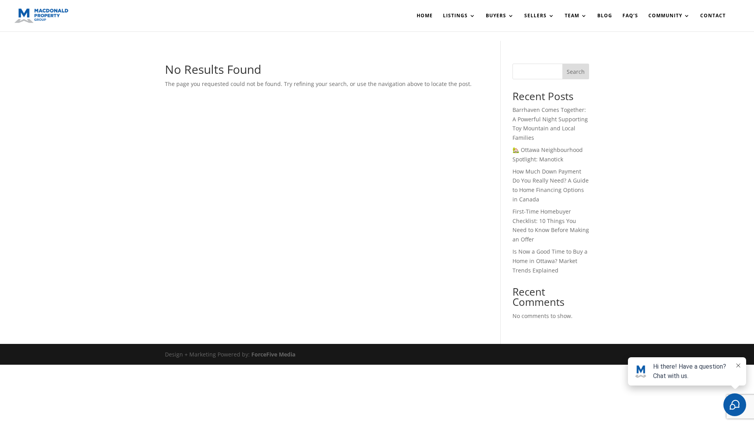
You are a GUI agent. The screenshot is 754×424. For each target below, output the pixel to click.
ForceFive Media (273, 354)
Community (665, 16)
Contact (713, 16)
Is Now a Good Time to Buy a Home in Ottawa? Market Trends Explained (549, 261)
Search (576, 71)
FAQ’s (630, 16)
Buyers (496, 16)
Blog (604, 16)
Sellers (535, 16)
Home (425, 16)
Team (572, 16)
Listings (455, 16)
